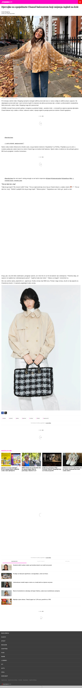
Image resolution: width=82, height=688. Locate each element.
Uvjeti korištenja (33, 680)
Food (2, 652)
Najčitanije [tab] (41, 561)
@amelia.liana (9, 137)
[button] (80, 2)
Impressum (25, 680)
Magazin (4, 645)
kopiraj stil (45, 418)
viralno (31, 418)
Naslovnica (5, 633)
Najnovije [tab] (15, 561)
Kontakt (20, 680)
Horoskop (4, 676)
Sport (3, 641)
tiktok (38, 418)
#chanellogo (65, 178)
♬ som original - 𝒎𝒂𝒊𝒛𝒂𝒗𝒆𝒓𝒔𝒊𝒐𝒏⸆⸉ (14, 143)
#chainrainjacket (56, 178)
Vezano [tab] (67, 561)
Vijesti (3, 637)
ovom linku (48, 423)
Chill (3, 672)
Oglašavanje (4, 680)
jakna (17, 418)
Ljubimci (4, 660)
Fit (2, 664)
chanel (10, 418)
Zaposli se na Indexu (12, 680)
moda (4, 418)
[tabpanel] (41, 585)
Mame (3, 656)
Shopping (4, 648)
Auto (3, 668)
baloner (24, 418)
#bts (70, 178)
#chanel (48, 178)
